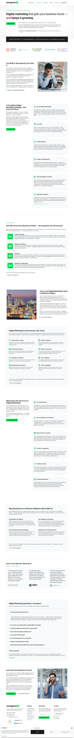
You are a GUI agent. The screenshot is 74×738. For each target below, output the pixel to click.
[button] (71, 728)
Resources (46, 2)
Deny (51, 732)
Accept (37, 732)
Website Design (31, 2)
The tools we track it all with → (41, 204)
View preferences (65, 732)
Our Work (51, 2)
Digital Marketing (39, 2)
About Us (56, 2)
